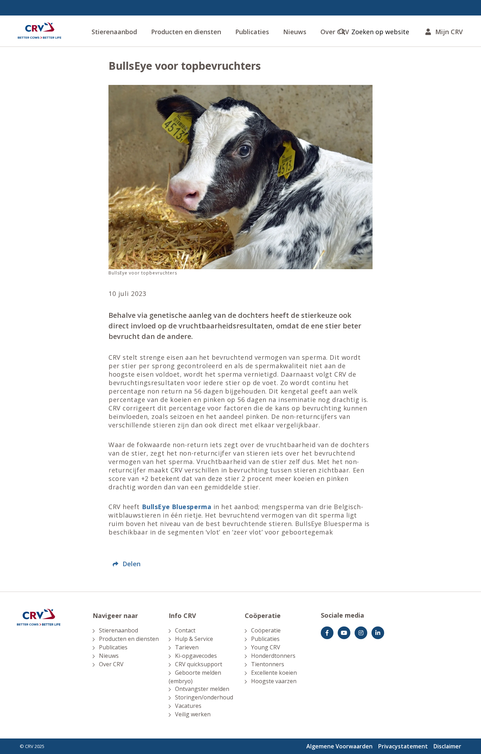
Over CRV (111, 664)
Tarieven (187, 647)
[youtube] (344, 632)
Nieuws (294, 31)
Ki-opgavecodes (196, 656)
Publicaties (252, 31)
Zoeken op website (380, 32)
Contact (185, 630)
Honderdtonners (273, 656)
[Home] (39, 31)
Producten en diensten (186, 31)
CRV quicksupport (198, 664)
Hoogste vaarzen (273, 681)
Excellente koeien (274, 672)
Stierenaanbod (114, 31)
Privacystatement (403, 746)
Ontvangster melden (202, 689)
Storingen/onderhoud (204, 697)
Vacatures (188, 706)
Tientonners (267, 664)
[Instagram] (361, 632)
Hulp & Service (194, 639)
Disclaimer (447, 746)
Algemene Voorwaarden (339, 746)
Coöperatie (266, 630)
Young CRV (265, 647)
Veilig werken (193, 714)
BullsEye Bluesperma (177, 506)
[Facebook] (327, 632)
